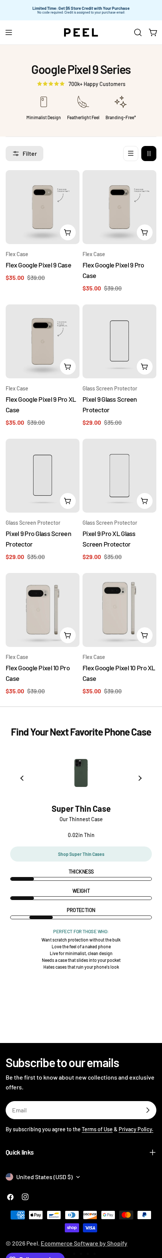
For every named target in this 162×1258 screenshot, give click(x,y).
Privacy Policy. (136, 1129)
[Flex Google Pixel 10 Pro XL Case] (119, 610)
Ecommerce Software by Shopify (84, 1243)
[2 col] (148, 153)
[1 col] (130, 153)
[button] (67, 1253)
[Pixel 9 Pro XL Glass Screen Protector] (119, 476)
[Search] (137, 32)
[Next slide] (139, 778)
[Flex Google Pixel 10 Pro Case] (42, 610)
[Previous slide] (23, 778)
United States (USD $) (44, 1176)
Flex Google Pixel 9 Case (38, 265)
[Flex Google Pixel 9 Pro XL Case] (42, 341)
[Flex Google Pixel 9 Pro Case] (119, 207)
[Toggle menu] (8, 32)
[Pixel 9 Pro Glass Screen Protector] (42, 476)
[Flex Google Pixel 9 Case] (42, 207)
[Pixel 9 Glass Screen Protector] (119, 341)
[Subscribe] (148, 1110)
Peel (32, 1243)
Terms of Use (97, 1129)
